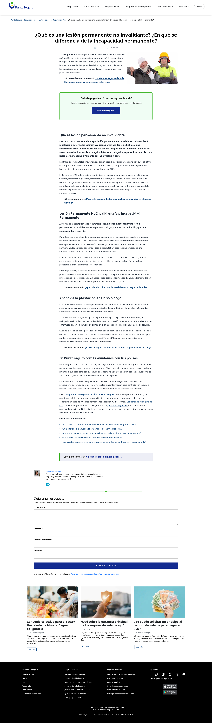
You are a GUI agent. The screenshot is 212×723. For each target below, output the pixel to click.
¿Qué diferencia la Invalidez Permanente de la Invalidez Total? (92, 428)
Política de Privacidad (124, 714)
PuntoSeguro (16, 20)
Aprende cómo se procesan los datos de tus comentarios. (95, 574)
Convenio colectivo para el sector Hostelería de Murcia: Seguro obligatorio (51, 625)
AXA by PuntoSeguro (115, 678)
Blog (24, 682)
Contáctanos (27, 690)
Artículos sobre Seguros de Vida (52, 20)
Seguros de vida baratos (75, 678)
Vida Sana (184, 6)
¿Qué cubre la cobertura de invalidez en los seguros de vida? (116, 287)
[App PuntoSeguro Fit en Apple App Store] (170, 685)
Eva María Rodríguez (54, 471)
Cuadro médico (113, 682)
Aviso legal (83, 714)
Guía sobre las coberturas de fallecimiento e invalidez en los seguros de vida (99, 424)
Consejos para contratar (74, 697)
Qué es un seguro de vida (75, 694)
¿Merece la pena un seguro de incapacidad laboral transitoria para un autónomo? (101, 433)
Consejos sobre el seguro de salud (121, 694)
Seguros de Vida (113, 6)
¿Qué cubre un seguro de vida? (77, 690)
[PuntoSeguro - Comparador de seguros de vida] (21, 6)
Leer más (31, 649)
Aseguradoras (27, 686)
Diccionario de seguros (31, 694)
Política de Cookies (101, 714)
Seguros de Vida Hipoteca (138, 6)
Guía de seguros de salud (117, 686)
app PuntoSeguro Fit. (117, 405)
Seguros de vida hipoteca (75, 686)
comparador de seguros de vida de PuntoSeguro (89, 394)
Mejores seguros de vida (75, 674)
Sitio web (38, 550)
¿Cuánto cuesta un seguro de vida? (79, 682)
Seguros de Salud (165, 6)
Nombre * (38, 528)
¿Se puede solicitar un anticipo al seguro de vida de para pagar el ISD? (158, 625)
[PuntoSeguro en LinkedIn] (163, 674)
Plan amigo (26, 678)
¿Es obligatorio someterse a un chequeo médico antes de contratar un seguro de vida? (104, 441)
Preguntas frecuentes (116, 690)
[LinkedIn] (48, 484)
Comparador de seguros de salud (121, 674)
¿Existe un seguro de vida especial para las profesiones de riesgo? (118, 347)
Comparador (72, 6)
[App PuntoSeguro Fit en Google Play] (170, 691)
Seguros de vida (30, 20)
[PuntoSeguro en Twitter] (177, 674)
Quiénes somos (28, 674)
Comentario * (40, 507)
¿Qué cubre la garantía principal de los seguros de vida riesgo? (104, 623)
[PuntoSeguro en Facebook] (170, 674)
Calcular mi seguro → (106, 110)
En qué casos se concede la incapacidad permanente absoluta (92, 437)
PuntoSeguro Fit (91, 6)
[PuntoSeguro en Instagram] (156, 674)
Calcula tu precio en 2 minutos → (104, 456)
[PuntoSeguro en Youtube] (183, 674)
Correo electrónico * (43, 539)
